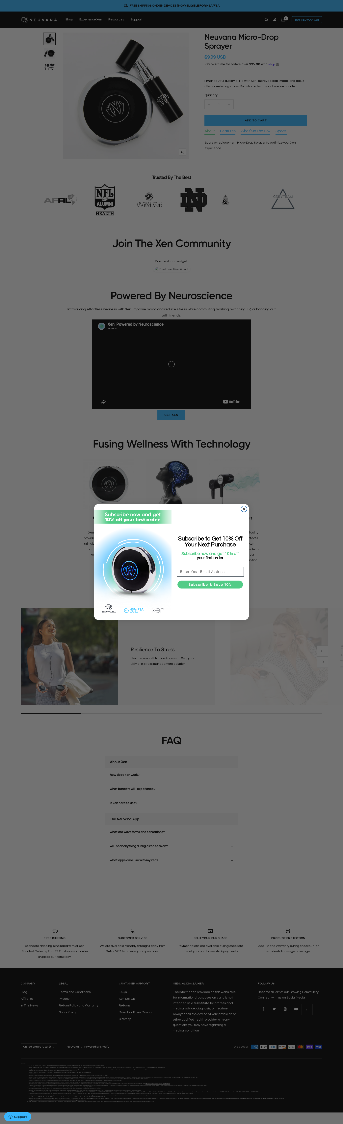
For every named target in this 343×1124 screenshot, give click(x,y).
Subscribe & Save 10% (210, 584)
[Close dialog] (244, 509)
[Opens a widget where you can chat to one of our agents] (17, 1117)
